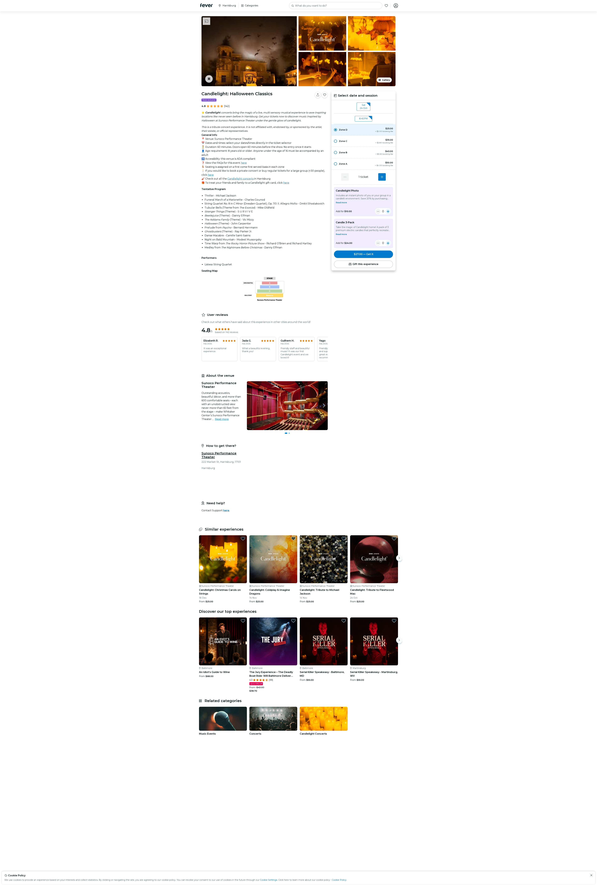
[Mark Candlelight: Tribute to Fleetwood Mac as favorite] (394, 539)
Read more (222, 419)
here (244, 162)
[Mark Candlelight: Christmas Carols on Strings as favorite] (243, 539)
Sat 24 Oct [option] (363, 107)
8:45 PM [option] (363, 118)
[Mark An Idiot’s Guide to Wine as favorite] (243, 621)
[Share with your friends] (318, 95)
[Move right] (399, 558)
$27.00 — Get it (363, 254)
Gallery (386, 80)
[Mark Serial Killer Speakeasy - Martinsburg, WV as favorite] (394, 621)
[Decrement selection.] (345, 177)
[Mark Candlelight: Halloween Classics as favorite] (325, 95)
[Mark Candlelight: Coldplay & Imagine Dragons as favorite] (293, 539)
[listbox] (363, 106)
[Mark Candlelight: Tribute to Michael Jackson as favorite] (344, 539)
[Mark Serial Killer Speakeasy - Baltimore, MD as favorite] (344, 621)
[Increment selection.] (382, 177)
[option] (363, 129)
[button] (363, 129)
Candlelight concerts (240, 178)
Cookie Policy (339, 880)
